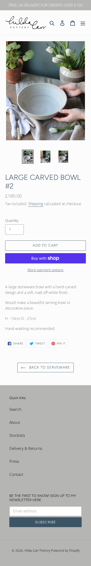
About (14, 422)
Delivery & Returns (25, 448)
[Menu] (83, 22)
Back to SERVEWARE (49, 367)
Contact (16, 474)
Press (14, 461)
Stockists (17, 435)
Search (15, 409)
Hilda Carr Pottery (37, 550)
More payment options (45, 269)
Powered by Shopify (65, 550)
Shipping (35, 203)
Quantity (11, 220)
